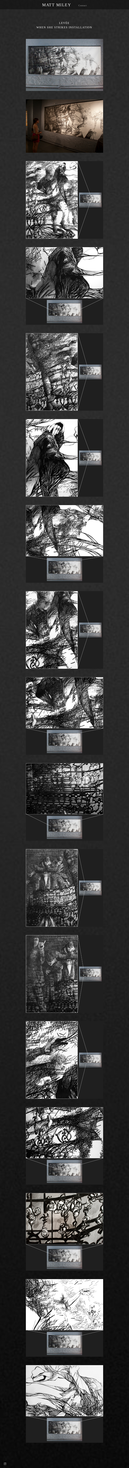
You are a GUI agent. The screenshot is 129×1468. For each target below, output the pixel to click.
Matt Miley (56, 5)
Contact (82, 5)
